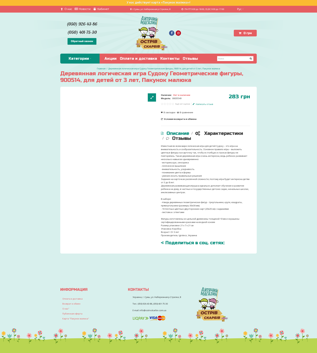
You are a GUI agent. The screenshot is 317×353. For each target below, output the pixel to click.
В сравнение (186, 112)
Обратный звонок (82, 41)
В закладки (169, 112)
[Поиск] (250, 58)
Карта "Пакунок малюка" (75, 318)
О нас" (65, 308)
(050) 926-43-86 (82, 24)
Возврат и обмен (71, 303)
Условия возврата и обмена (179, 119)
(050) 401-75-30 (82, 32)
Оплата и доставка (72, 298)
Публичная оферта (72, 313)
